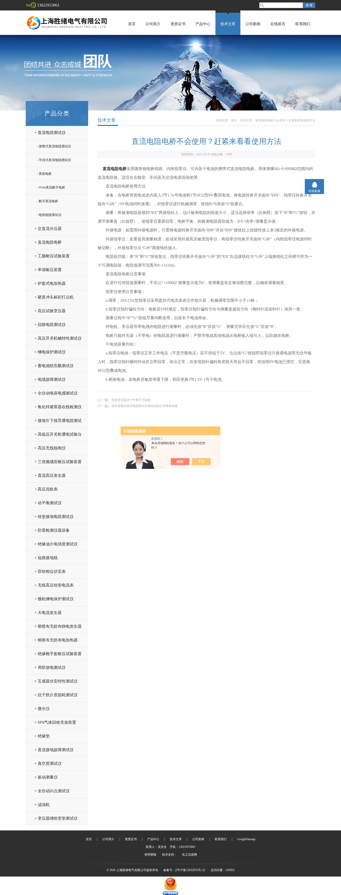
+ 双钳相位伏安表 (50, 571)
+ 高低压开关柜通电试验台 (58, 434)
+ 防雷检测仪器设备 (52, 530)
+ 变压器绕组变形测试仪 (56, 818)
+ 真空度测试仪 (48, 763)
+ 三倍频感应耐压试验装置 (58, 462)
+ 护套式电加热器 (50, 283)
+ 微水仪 (42, 708)
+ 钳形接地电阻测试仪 (54, 516)
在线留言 (277, 24)
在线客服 (314, 191)
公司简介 (153, 24)
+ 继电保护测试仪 (50, 352)
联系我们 (302, 24)
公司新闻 (252, 24)
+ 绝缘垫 (42, 736)
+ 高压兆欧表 (46, 489)
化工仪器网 (189, 854)
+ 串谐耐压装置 (48, 270)
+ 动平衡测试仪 (48, 503)
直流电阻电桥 (115, 169)
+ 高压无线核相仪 (50, 448)
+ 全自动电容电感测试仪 (56, 393)
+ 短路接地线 (46, 558)
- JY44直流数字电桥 (51, 187)
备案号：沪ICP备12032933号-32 (184, 870)
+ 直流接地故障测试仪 (54, 750)
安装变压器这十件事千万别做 (131, 400)
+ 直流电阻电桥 (48, 242)
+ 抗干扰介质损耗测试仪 (56, 695)
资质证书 (177, 24)
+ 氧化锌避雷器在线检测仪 (58, 407)
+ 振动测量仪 (46, 777)
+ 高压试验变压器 (50, 311)
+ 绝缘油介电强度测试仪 (56, 544)
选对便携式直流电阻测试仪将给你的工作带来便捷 (144, 406)
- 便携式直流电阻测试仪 (54, 146)
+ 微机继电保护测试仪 (54, 599)
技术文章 (227, 24)
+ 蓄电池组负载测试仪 (54, 366)
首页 (132, 24)
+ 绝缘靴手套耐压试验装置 (58, 654)
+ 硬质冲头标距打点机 (54, 297)
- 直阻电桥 (44, 174)
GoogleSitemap (246, 839)
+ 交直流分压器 (48, 228)
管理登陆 (150, 854)
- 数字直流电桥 (47, 201)
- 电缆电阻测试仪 (49, 215)
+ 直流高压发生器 (50, 475)
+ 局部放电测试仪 (50, 667)
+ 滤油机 (42, 804)
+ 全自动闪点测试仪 (52, 791)
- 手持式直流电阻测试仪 (54, 160)
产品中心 (202, 24)
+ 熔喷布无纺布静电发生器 (58, 626)
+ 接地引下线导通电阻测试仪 (58, 422)
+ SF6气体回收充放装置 (55, 722)
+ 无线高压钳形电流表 (54, 585)
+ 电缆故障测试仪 (50, 379)
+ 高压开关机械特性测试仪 (58, 338)
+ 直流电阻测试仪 (50, 132)
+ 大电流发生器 (48, 612)
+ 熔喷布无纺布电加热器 (56, 640)
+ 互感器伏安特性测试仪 (56, 681)
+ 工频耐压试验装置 (52, 256)
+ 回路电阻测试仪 (50, 324)
